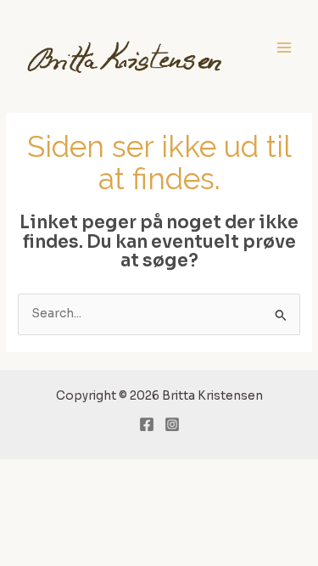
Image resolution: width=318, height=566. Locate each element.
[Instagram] (172, 424)
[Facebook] (146, 424)
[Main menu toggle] (284, 48)
